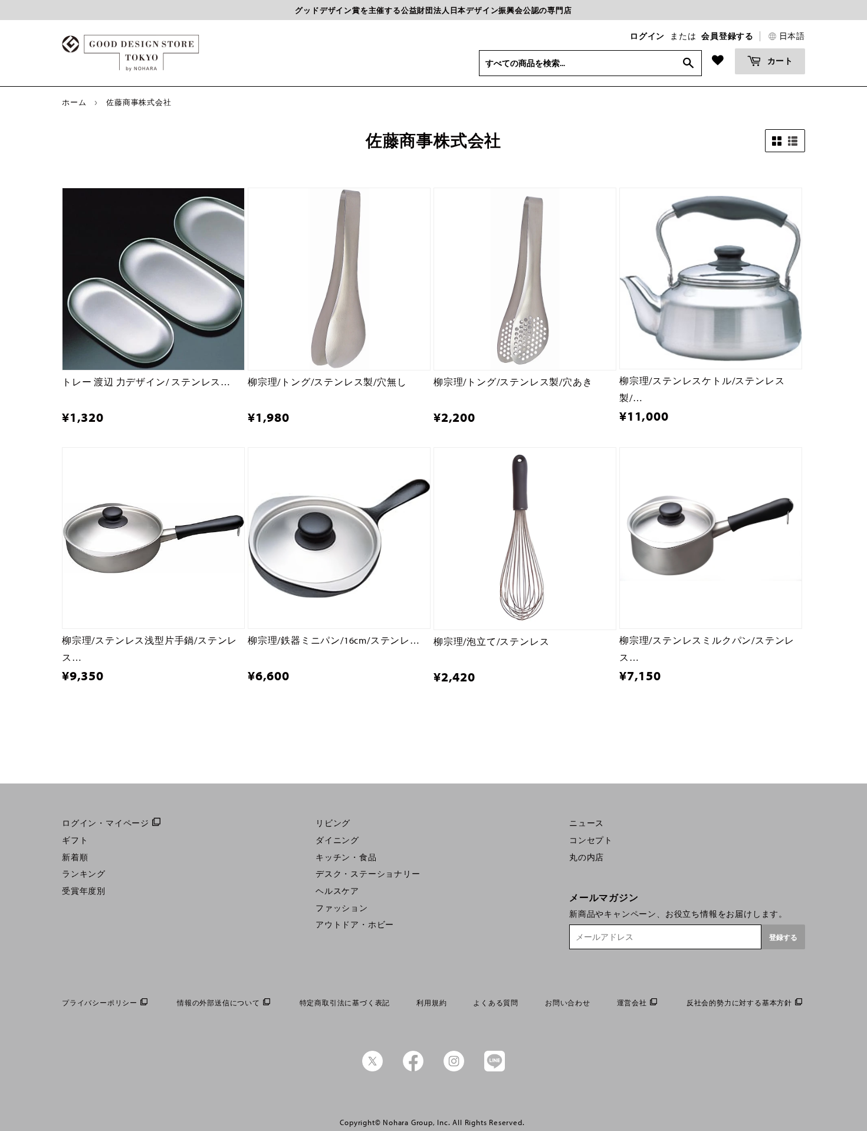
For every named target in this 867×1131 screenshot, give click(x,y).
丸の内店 (586, 857)
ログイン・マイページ (105, 823)
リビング (333, 823)
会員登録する (727, 36)
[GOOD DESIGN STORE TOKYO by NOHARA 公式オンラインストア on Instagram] (454, 1068)
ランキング (84, 873)
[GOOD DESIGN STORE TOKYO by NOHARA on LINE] (494, 1068)
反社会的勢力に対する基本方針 (739, 1002)
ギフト (75, 840)
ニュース (586, 823)
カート (779, 60)
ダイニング (337, 840)
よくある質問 (495, 1002)
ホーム (74, 102)
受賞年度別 (84, 891)
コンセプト (591, 840)
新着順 (75, 857)
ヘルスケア (337, 891)
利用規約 (431, 1002)
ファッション (342, 908)
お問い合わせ (567, 1002)
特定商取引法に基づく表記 (345, 1002)
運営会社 (632, 1002)
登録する (783, 937)
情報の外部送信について (218, 1002)
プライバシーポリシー (99, 1002)
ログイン (647, 36)
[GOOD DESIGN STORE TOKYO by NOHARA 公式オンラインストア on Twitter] (372, 1068)
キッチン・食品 (346, 857)
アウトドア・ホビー (355, 924)
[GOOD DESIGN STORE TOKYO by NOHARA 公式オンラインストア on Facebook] (413, 1068)
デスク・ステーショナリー (368, 873)
